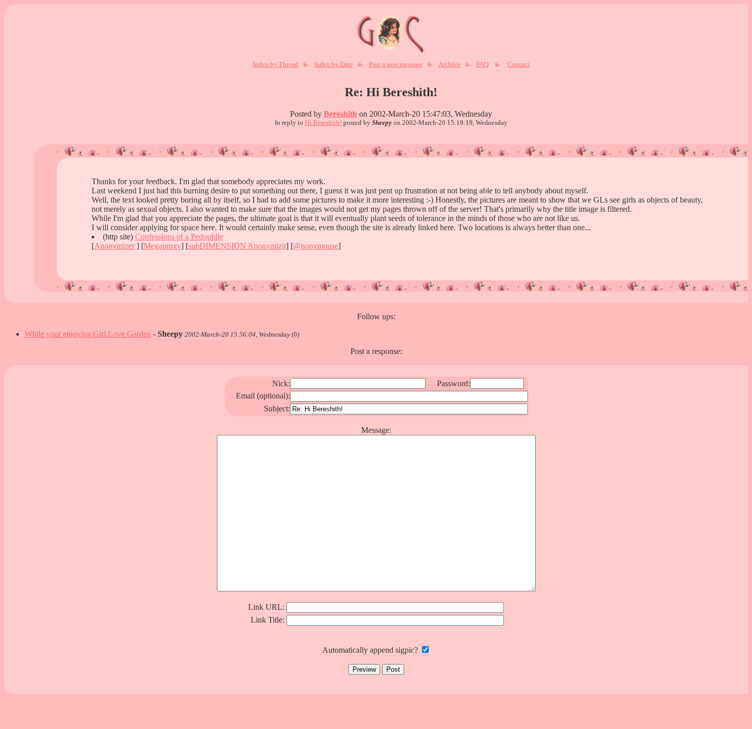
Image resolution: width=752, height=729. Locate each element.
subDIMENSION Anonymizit (237, 245)
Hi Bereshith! (323, 122)
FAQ (482, 64)
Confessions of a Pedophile (179, 236)
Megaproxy (162, 245)
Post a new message (396, 64)
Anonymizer (115, 245)
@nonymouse (315, 245)
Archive (449, 64)
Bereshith (340, 113)
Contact (518, 64)
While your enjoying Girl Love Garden (88, 333)
